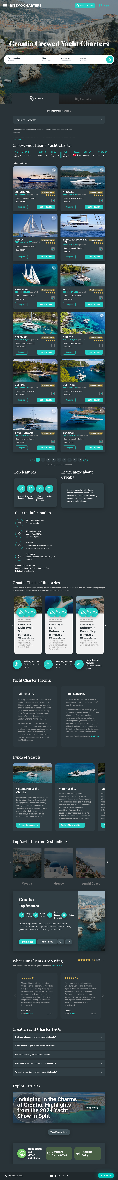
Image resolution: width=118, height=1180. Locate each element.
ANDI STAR (21, 289)
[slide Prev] (13, 625)
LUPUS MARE (22, 191)
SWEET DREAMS (24, 432)
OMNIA (19, 239)
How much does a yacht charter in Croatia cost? (35, 1063)
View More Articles (58, 1132)
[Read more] (59, 1107)
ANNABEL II (69, 191)
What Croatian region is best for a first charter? (35, 1046)
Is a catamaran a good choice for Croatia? (33, 1054)
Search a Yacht (87, 5)
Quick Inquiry (106, 1175)
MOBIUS (29, 1014)
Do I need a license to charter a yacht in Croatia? (35, 1037)
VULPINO (20, 385)
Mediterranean (54, 111)
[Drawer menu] (5, 5)
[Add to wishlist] (54, 170)
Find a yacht (27, 941)
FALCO (66, 289)
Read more (17, 139)
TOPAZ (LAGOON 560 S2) (75, 240)
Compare (21, 207)
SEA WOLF (69, 432)
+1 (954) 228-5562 (15, 1176)
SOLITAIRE (69, 385)
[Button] (109, 59)
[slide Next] (105, 625)
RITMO (72, 1014)
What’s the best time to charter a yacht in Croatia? (36, 1072)
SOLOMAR (21, 337)
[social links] (51, 1176)
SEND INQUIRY (46, 207)
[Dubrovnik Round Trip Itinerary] (90, 605)
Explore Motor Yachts (70, 825)
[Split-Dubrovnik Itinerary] (59, 605)
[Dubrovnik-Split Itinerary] (28, 605)
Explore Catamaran (27, 825)
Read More (95, 736)
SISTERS (68, 337)
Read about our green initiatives (35, 1153)
